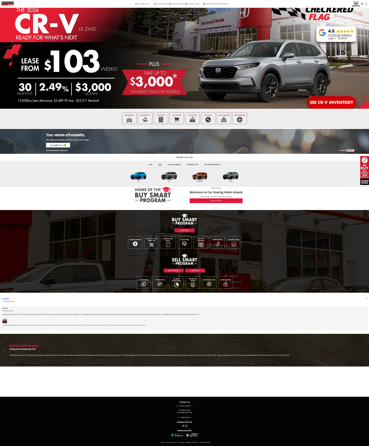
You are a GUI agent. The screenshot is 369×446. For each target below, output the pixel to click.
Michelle (5, 308)
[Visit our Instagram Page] (186, 426)
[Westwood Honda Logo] (8, 4)
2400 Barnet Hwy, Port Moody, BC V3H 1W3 (184, 411)
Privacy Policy (181, 442)
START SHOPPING (216, 201)
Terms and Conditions (171, 442)
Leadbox (208, 442)
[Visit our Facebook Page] (182, 426)
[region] (184, 58)
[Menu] (366, 4)
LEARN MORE (184, 230)
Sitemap (162, 442)
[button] (184, 58)
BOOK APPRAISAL (173, 270)
